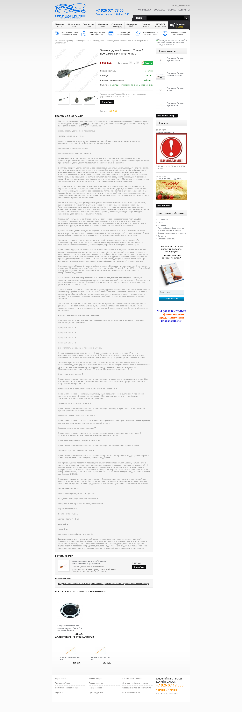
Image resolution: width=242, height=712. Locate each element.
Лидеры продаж (96, 688)
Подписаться (171, 298)
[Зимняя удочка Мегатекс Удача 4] (63, 99)
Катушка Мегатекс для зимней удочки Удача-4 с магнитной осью (69, 628)
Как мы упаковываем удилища (172, 233)
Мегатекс (149, 71)
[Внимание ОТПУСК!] (171, 134)
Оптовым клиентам (166, 239)
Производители (96, 692)
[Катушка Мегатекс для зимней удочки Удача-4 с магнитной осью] (70, 599)
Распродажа (144, 10)
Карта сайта (60, 678)
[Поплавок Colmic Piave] (160, 91)
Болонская (88, 25)
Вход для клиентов (181, 5)
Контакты (184, 10)
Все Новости (163, 205)
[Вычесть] (130, 62)
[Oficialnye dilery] (171, 315)
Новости (163, 123)
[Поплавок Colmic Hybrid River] (160, 106)
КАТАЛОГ (160, 25)
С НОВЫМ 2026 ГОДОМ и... (169, 179)
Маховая (59, 25)
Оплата (171, 10)
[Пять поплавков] (70, 9)
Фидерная (131, 25)
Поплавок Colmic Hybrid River (175, 104)
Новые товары (167, 51)
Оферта (59, 692)
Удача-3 (85, 123)
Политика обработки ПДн (66, 688)
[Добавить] (137, 62)
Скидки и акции (96, 683)
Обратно (56, 98)
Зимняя (146, 25)
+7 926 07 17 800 (169, 685)
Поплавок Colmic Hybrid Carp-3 (175, 59)
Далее (97, 98)
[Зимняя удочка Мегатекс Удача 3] (64, 566)
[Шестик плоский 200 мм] (100, 650)
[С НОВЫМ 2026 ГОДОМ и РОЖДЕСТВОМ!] (171, 181)
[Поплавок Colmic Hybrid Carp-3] (160, 61)
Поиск (139, 18)
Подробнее (107, 102)
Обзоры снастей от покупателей (137, 688)
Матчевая (103, 25)
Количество (123, 63)
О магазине (163, 220)
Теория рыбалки (62, 683)
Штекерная (74, 25)
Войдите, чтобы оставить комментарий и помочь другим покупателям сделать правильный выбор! (103, 583)
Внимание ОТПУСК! (165, 132)
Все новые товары (166, 115)
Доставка (159, 10)
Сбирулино (117, 25)
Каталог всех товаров (132, 678)
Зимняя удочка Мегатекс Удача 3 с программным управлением (89, 562)
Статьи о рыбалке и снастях (135, 683)
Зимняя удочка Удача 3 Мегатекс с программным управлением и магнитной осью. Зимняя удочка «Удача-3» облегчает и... (94, 569)
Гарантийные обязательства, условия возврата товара (171, 229)
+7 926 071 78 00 (110, 10)
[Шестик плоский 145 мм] (70, 650)
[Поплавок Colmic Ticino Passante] (160, 76)
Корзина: (180, 25)
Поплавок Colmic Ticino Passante (175, 74)
